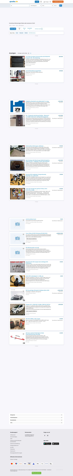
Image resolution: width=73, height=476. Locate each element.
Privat (24, 29)
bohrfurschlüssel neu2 (31, 219)
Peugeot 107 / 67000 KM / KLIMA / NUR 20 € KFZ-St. (38, 304)
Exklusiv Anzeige (13, 459)
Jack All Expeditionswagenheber (33, 70)
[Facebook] (45, 435)
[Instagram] (48, 435)
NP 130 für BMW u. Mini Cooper (33, 318)
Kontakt (12, 447)
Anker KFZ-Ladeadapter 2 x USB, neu (34, 276)
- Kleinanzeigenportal (30, 435)
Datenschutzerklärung (15, 443)
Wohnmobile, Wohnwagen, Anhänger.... (35, 146)
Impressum (12, 451)
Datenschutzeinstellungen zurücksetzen (15, 441)
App (37, 1)
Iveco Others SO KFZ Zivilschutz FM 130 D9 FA (36, 233)
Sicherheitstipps (13, 436)
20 (28, 53)
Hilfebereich (12, 434)
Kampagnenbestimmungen (16, 452)
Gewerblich (29, 29)
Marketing (12, 449)
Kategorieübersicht (14, 445)
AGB (11, 438)
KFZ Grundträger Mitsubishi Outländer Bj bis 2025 (37, 290)
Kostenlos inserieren (58, 1)
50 (30, 53)
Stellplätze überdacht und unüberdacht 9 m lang (37, 101)
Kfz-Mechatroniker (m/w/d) (32, 247)
